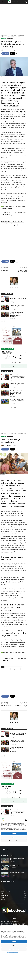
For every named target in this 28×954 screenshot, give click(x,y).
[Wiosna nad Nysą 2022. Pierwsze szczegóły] (5, 874)
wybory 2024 (14, 221)
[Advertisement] (14, 19)
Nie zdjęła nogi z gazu (14, 865)
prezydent (12, 223)
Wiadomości (10, 35)
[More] (16, 53)
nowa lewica (4, 225)
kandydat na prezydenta (12, 225)
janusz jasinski (7, 221)
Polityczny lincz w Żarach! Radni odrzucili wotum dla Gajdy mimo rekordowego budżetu (17, 307)
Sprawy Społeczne (10, 38)
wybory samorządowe (19, 223)
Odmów (14, 945)
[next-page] (4, 321)
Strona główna (4, 35)
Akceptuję (14, 941)
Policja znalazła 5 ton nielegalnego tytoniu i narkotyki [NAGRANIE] (22, 270)
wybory (7, 223)
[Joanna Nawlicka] (2, 50)
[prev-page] (2, 321)
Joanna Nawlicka (7, 50)
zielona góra (20, 221)
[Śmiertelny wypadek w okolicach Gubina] (5, 860)
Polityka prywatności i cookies (12, 952)
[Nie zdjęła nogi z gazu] (5, 867)
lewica (3, 223)
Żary (2, 301)
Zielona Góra (16, 35)
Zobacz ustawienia (14, 949)
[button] (26, 928)
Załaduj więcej (13, 407)
